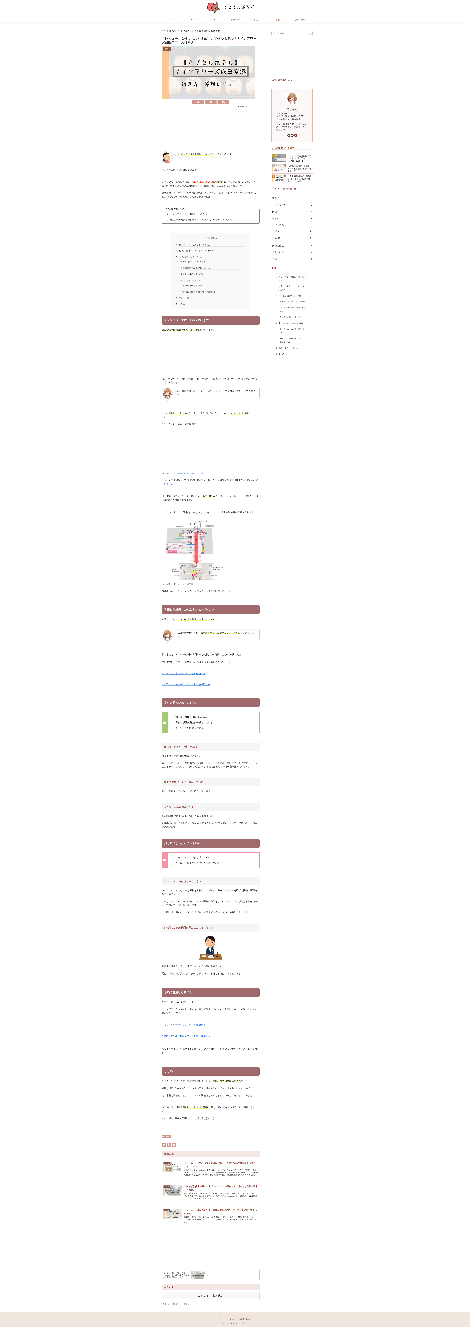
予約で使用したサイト (189, 298)
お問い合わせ (245, 1319)
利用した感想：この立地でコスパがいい (196, 251)
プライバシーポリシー (228, 1319)
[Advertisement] (210, 128)
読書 (293, 238)
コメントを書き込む (211, 1295)
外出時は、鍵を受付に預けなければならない (199, 292)
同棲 (292, 211)
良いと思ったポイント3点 (190, 257)
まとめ (182, 304)
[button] (310, 34)
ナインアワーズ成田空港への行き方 (194, 245)
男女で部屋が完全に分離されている (195, 268)
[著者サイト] (288, 135)
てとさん (292, 109)
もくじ (206, 237)
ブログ (292, 198)
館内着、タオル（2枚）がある (193, 262)
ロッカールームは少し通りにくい (194, 286)
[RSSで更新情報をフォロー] (295, 135)
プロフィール (292, 204)
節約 (293, 231)
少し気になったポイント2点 (191, 281)
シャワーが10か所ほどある (192, 274)
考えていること (292, 252)
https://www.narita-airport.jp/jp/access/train (188, 473)
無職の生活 (292, 245)
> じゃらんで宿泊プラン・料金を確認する (184, 673)
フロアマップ (181, 584)
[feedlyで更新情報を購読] (292, 135)
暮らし (292, 218)
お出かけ (167, 1136)
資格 (292, 259)
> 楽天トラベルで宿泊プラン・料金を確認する (186, 684)
